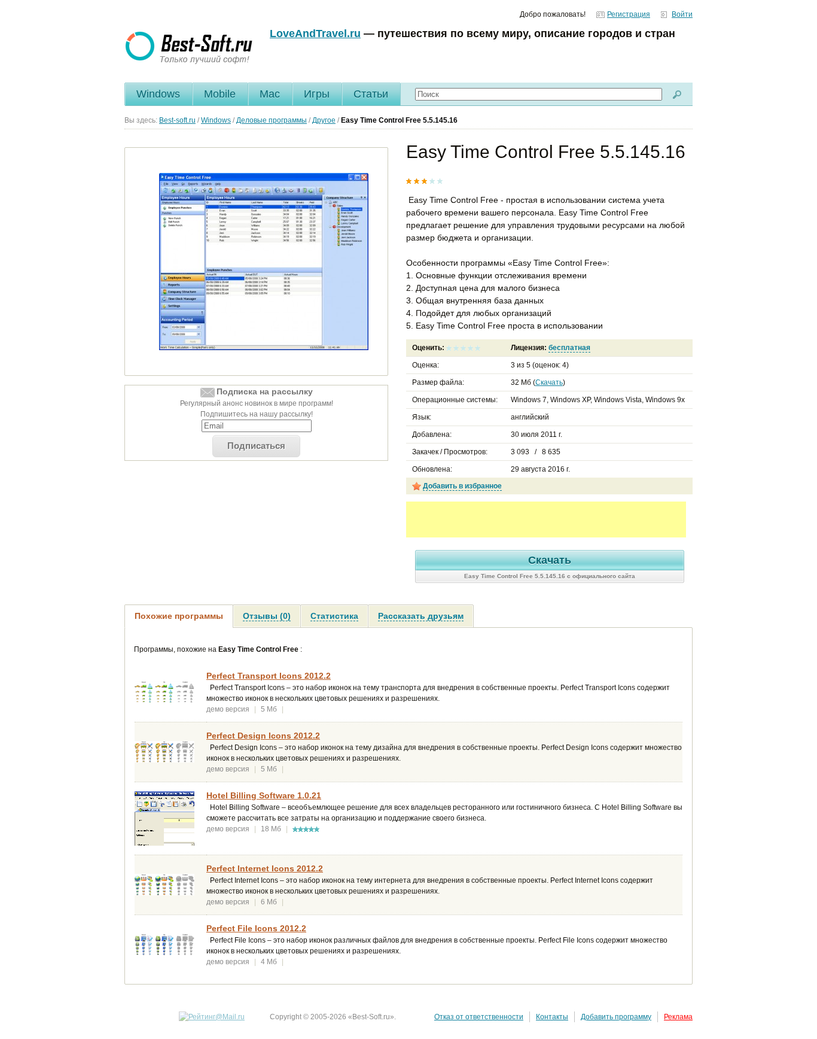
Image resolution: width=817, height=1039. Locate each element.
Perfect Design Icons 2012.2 (263, 735)
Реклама (678, 1017)
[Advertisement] (546, 519)
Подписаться (256, 445)
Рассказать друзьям (421, 616)
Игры (317, 94)
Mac (270, 94)
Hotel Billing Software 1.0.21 (263, 795)
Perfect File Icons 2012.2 (256, 928)
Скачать (549, 382)
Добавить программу (616, 1017)
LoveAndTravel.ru (315, 34)
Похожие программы (179, 616)
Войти (682, 14)
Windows (158, 94)
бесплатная (569, 348)
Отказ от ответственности (478, 1017)
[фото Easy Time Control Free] (263, 261)
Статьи (370, 94)
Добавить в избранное (462, 486)
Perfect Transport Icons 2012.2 (268, 675)
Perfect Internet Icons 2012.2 (264, 868)
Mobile (220, 94)
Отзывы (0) (267, 616)
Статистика (334, 616)
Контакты (552, 1017)
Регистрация (628, 14)
